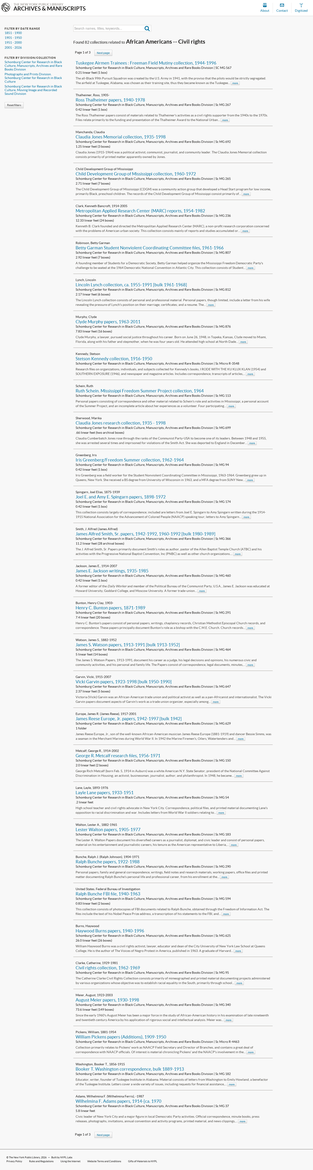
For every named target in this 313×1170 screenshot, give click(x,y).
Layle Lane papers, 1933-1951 (105, 792)
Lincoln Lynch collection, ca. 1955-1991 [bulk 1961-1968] (131, 284)
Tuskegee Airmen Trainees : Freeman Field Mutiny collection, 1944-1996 (146, 62)
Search (147, 28)
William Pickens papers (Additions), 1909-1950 (121, 1036)
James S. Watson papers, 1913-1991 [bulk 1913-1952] (128, 644)
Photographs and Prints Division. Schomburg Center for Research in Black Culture (33, 77)
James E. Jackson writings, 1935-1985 (112, 570)
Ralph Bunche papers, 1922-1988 (108, 861)
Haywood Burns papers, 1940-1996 (110, 930)
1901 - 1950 (13, 37)
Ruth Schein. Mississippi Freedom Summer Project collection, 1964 (140, 390)
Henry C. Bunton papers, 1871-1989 (110, 607)
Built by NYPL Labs (61, 1157)
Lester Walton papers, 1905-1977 (108, 829)
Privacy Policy (14, 1161)
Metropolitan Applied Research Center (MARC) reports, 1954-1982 (140, 210)
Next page (103, 53)
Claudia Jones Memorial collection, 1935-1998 (121, 136)
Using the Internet (70, 1161)
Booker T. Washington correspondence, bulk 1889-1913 (130, 1069)
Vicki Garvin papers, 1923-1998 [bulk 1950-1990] (124, 681)
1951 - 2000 (13, 42)
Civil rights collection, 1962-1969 (108, 967)
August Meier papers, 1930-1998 (107, 999)
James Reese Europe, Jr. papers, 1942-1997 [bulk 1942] (129, 718)
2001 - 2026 (13, 47)
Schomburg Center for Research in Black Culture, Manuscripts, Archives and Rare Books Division (33, 65)
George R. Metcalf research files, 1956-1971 (118, 755)
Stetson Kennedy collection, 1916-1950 (114, 358)
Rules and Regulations (41, 1161)
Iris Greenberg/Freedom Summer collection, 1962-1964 (130, 459)
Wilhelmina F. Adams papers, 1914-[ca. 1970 (118, 1101)
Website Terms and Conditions (104, 1161)
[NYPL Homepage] (5, 8)
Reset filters (14, 105)
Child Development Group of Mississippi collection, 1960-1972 (136, 173)
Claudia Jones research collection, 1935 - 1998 (121, 422)
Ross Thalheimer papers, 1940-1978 (110, 99)
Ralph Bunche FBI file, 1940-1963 (108, 893)
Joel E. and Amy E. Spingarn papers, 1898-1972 (121, 496)
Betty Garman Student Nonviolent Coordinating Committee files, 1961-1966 (150, 247)
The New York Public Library (24, 1157)
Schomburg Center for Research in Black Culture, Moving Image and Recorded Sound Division (33, 90)
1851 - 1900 (13, 33)
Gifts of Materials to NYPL (142, 1161)
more (235, 83)
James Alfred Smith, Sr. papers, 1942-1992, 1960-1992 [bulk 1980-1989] (145, 533)
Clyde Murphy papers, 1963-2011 (108, 321)
